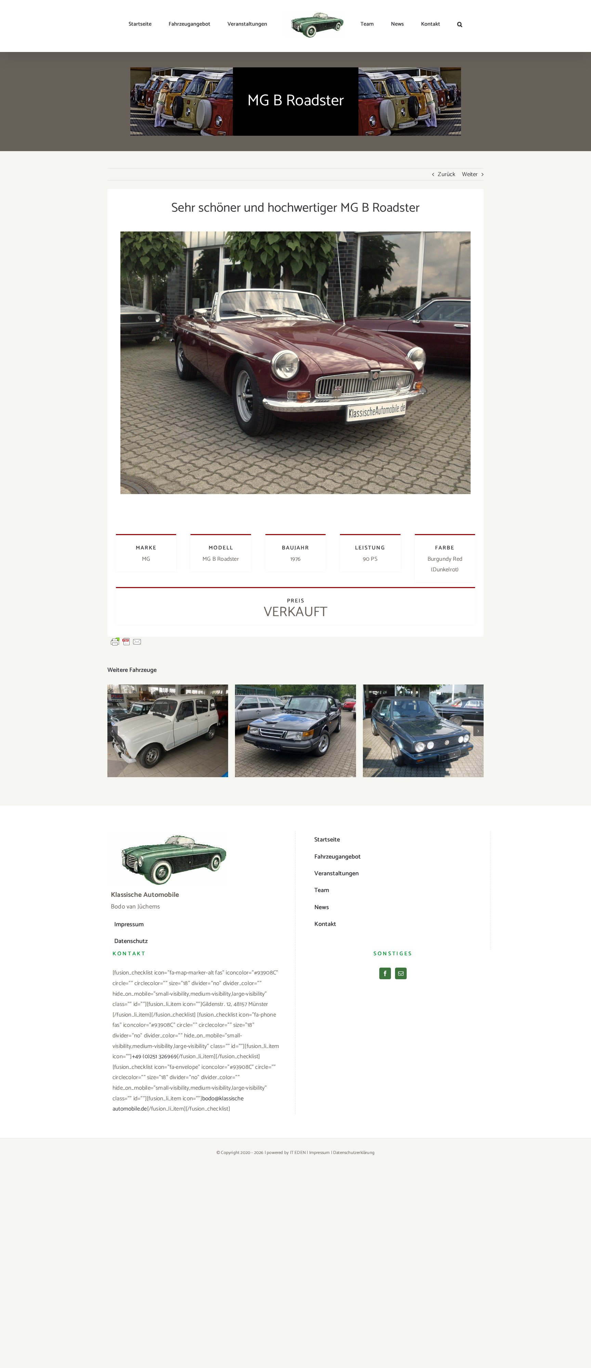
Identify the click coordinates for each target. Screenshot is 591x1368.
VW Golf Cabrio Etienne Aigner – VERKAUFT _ (423, 720)
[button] (426, 24)
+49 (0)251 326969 (154, 1056)
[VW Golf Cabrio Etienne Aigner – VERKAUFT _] (423, 731)
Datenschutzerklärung (354, 1152)
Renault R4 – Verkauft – (167, 724)
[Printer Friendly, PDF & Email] (126, 642)
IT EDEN (298, 1152)
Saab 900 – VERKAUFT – (295, 724)
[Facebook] (385, 973)
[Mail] (401, 973)
